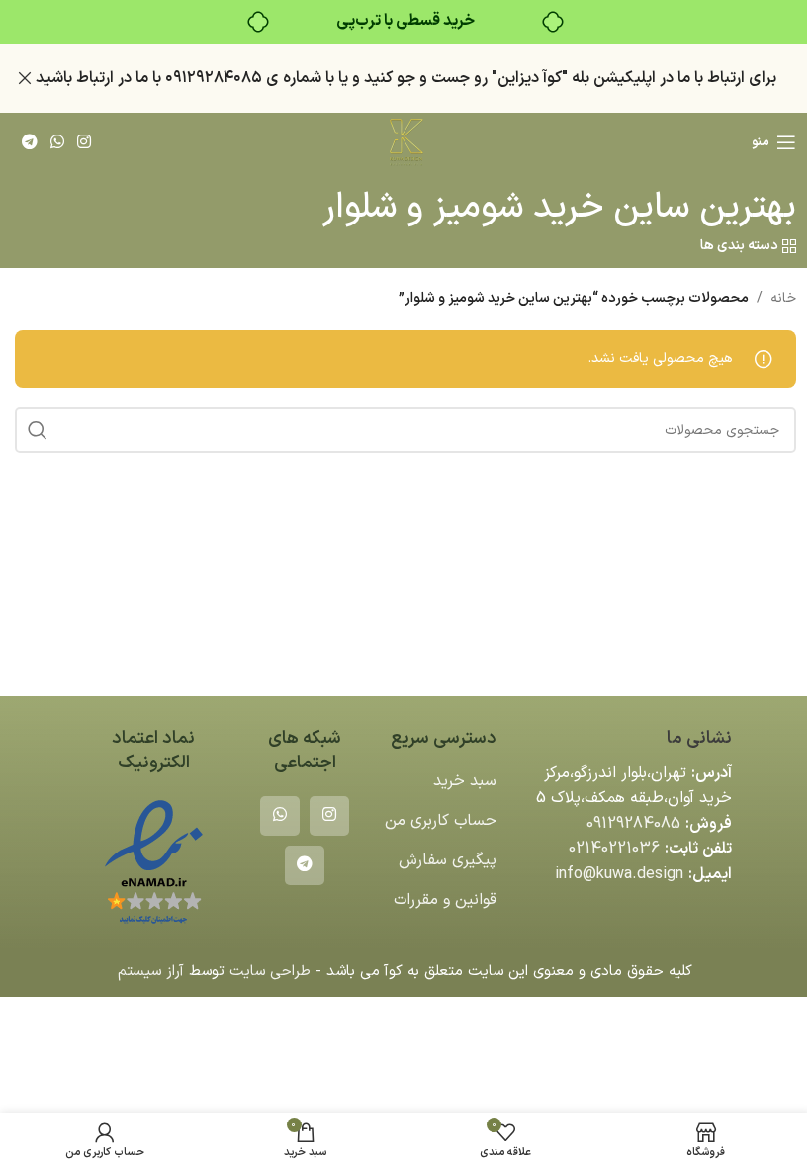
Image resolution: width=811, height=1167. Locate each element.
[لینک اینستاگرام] (84, 142)
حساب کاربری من (440, 821)
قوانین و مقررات (445, 900)
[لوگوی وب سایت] (405, 142)
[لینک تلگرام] (29, 142)
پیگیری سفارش (447, 860)
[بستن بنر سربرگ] (24, 78)
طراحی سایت (270, 971)
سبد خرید (464, 781)
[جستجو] (37, 430)
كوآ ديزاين (529, 78)
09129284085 (633, 824)
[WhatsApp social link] (57, 142)
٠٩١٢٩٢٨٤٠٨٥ (213, 78)
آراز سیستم (151, 971)
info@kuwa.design (619, 874)
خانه (783, 298)
